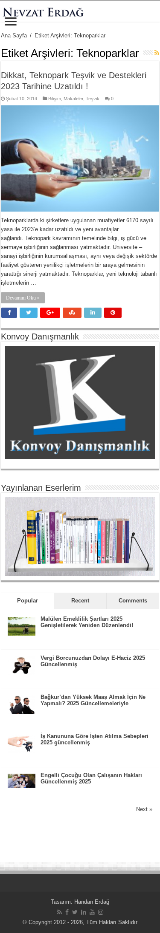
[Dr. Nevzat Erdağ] (80, 11)
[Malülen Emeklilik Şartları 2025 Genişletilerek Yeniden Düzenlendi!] (21, 626)
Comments (133, 600)
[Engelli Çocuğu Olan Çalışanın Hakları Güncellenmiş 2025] (21, 780)
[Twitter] (75, 912)
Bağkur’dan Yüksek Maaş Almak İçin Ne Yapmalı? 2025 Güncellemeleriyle (93, 700)
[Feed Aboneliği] (156, 52)
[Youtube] (92, 912)
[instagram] (100, 912)
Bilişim (54, 98)
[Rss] (59, 912)
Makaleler (73, 98)
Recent (80, 600)
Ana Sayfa (14, 35)
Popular (27, 600)
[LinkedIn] (83, 912)
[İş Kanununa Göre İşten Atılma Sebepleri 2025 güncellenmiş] (21, 743)
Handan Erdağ (91, 902)
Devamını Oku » (23, 298)
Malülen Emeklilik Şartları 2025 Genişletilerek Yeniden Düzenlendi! (87, 622)
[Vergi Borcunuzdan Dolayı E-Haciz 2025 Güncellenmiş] (21, 665)
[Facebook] (67, 912)
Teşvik (92, 98)
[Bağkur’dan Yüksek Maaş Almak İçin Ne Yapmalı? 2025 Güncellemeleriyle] (21, 704)
